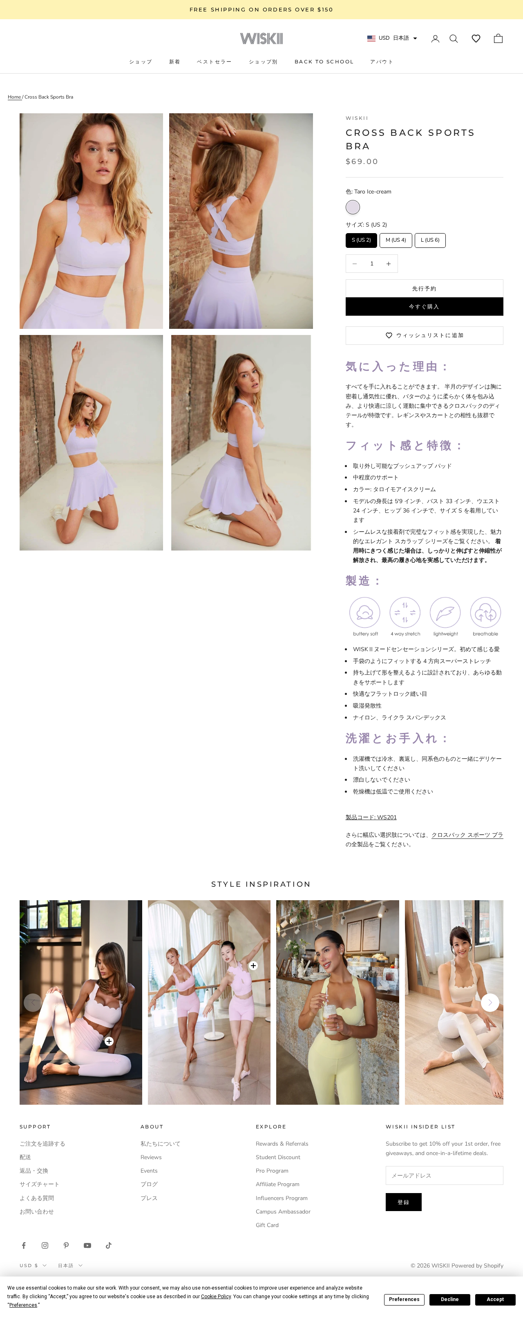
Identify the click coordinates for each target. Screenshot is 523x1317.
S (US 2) (361, 238)
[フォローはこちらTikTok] (109, 1245)
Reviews (151, 1157)
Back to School (324, 61)
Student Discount (278, 1157)
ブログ (149, 1184)
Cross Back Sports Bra (49, 97)
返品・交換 (34, 1171)
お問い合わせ (37, 1212)
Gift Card (267, 1225)
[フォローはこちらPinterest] (66, 1245)
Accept (495, 1299)
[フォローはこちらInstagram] (45, 1245)
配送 (25, 1157)
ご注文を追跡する (42, 1144)
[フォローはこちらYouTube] (87, 1245)
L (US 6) (430, 238)
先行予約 (424, 288)
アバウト (382, 61)
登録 (404, 1202)
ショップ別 (263, 61)
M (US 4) (395, 238)
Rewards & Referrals (282, 1144)
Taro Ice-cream (353, 207)
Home (15, 97)
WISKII (357, 118)
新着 (175, 61)
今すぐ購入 (424, 306)
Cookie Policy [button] (216, 1296)
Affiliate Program (277, 1184)
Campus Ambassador (283, 1212)
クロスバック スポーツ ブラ (467, 835)
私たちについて (161, 1144)
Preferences (404, 1299)
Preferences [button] (23, 1305)
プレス (149, 1198)
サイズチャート (40, 1184)
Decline (450, 1299)
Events (149, 1171)
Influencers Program (282, 1198)
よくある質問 (37, 1198)
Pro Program (272, 1171)
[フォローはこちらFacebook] (24, 1245)
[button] (476, 38)
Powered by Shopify (477, 1266)
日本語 (66, 1265)
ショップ (141, 61)
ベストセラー (214, 61)
